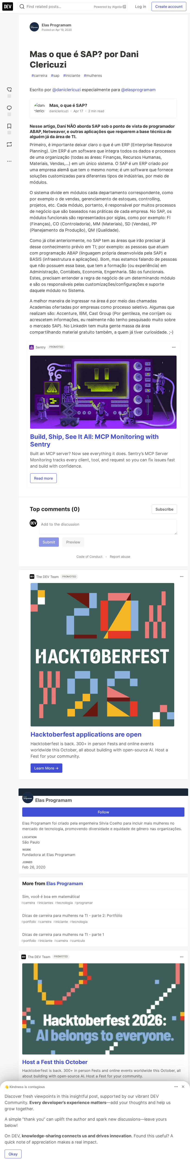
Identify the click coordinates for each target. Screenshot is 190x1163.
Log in (140, 6)
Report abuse (120, 556)
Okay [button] (13, 1154)
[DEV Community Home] (7, 6)
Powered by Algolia (108, 7)
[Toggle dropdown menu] (173, 347)
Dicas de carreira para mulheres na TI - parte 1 (62, 937)
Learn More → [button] (46, 768)
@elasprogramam (138, 89)
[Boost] (9, 144)
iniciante (71, 75)
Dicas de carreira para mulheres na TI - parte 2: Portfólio (71, 918)
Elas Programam (56, 25)
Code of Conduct (89, 556)
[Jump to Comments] (9, 110)
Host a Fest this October (55, 1062)
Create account (169, 6)
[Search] (22, 6)
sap (55, 75)
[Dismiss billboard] (183, 1086)
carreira (39, 75)
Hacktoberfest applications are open (86, 734)
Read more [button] (43, 478)
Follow (103, 812)
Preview (73, 542)
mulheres (93, 75)
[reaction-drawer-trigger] (9, 92)
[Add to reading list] (9, 128)
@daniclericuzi (66, 89)
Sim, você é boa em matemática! (57, 899)
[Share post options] (9, 161)
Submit (49, 542)
